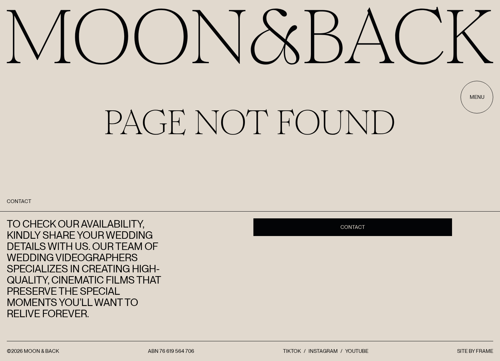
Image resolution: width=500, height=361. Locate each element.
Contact (352, 227)
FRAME (484, 351)
